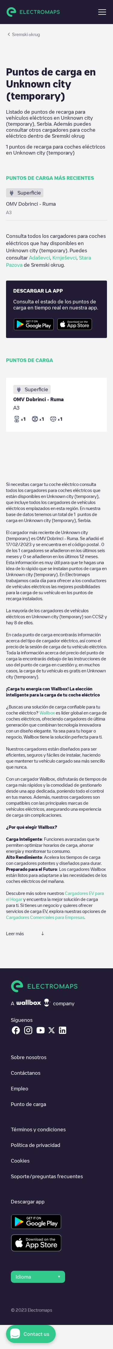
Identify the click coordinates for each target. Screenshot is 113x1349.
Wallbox (47, 713)
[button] (102, 12)
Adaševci (39, 257)
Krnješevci (64, 257)
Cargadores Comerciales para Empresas (45, 917)
